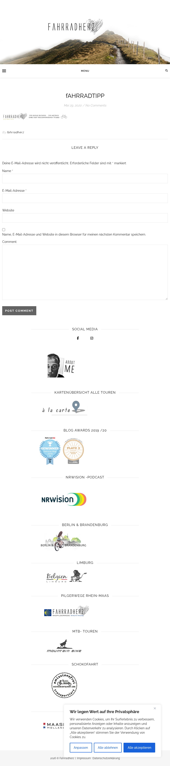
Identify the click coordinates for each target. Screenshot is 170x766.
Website (8, 210)
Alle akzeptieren (139, 747)
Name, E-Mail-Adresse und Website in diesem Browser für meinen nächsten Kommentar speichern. (74, 234)
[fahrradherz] (85, 32)
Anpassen (81, 747)
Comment (9, 242)
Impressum (84, 758)
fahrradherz (15, 132)
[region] (112, 730)
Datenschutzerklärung (106, 758)
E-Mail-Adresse (14, 190)
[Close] (156, 708)
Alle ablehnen (108, 747)
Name (7, 171)
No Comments (95, 105)
